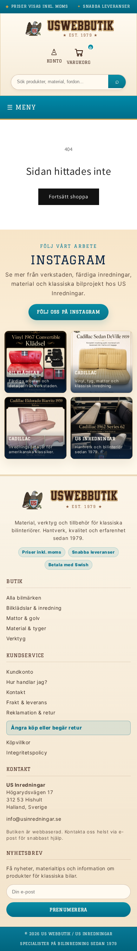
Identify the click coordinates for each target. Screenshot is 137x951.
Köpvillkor (18, 742)
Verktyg (16, 638)
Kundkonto (19, 672)
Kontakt (15, 692)
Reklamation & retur (30, 712)
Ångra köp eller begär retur (46, 728)
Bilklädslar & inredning (34, 608)
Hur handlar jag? (26, 682)
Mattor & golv (23, 618)
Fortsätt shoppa (69, 196)
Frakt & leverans (26, 702)
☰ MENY (21, 107)
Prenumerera (68, 909)
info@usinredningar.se (33, 819)
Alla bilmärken (23, 598)
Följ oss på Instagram (68, 311)
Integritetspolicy (26, 752)
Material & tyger (26, 628)
